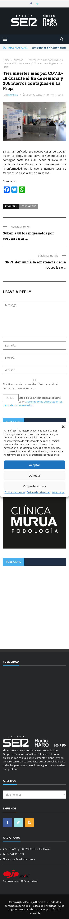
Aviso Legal (58, 492)
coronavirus (28, 206)
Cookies (21, 909)
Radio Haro (12, 94)
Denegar (34, 475)
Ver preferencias (34, 486)
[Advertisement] (34, 605)
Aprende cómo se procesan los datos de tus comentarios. (32, 403)
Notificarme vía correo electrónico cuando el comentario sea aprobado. (30, 386)
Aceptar (34, 465)
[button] (63, 427)
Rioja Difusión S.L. (39, 902)
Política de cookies (15, 492)
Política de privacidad (38, 492)
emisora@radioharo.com (20, 859)
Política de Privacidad (44, 905)
